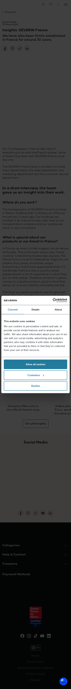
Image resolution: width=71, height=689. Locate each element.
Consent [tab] (13, 309)
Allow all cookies (35, 364)
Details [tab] (36, 309)
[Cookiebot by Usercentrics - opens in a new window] (52, 300)
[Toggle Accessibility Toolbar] (63, 681)
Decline (35, 385)
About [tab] (58, 309)
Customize (33, 375)
